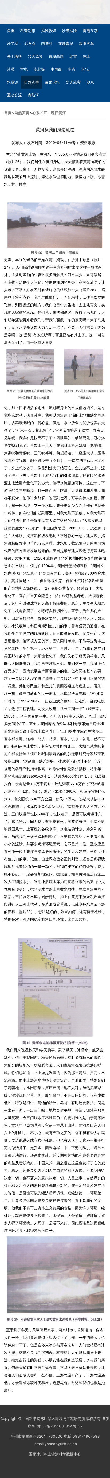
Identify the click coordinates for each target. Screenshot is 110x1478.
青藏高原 (56, 56)
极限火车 (86, 43)
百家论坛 (52, 82)
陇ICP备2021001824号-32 (59, 1426)
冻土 (86, 56)
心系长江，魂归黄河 (49, 112)
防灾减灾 (73, 82)
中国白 (56, 69)
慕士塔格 (14, 56)
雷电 (24, 69)
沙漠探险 (69, 30)
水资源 (12, 82)
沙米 (90, 82)
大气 (85, 69)
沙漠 (10, 69)
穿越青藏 (65, 43)
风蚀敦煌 (48, 30)
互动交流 (14, 95)
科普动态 (27, 30)
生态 (71, 69)
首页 (10, 30)
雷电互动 (90, 30)
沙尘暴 (12, 43)
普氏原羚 (35, 56)
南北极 (39, 69)
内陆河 (46, 43)
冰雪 (73, 56)
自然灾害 (31, 82)
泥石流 (29, 43)
